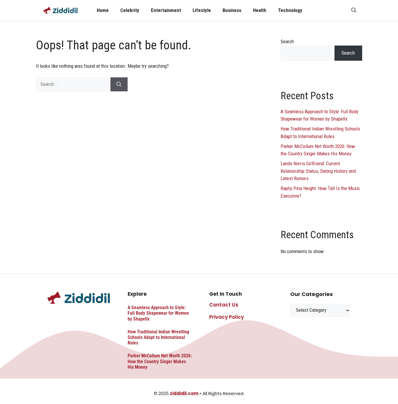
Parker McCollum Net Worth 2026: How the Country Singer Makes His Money (160, 361)
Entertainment (166, 10)
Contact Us (223, 304)
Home (103, 10)
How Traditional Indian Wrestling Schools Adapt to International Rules (158, 337)
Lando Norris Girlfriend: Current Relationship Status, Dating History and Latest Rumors (318, 171)
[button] (354, 10)
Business (232, 10)
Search (287, 41)
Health (259, 10)
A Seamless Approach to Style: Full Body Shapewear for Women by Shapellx (158, 313)
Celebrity (129, 10)
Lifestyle (202, 10)
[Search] (119, 84)
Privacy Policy (226, 317)
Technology (290, 10)
